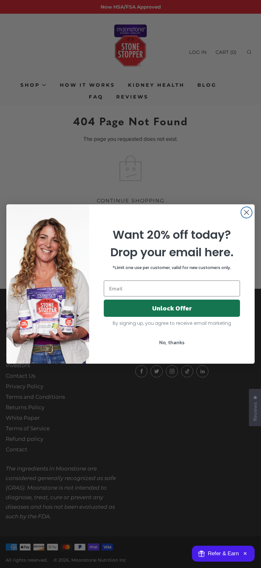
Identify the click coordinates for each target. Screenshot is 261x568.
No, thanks (172, 342)
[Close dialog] (246, 212)
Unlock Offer (172, 308)
